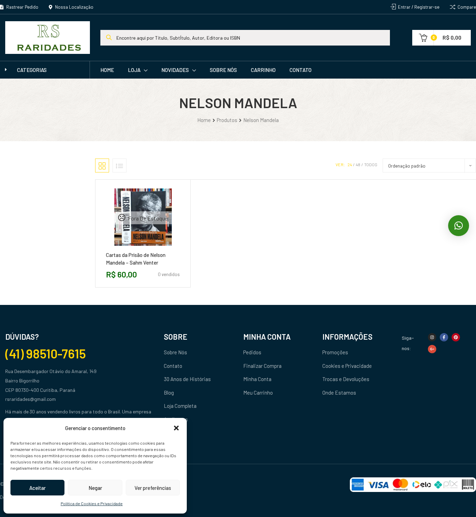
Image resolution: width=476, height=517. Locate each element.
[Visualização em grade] (102, 165)
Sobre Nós (223, 70)
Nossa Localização (73, 7)
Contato (301, 70)
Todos (370, 164)
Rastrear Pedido (21, 7)
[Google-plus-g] (432, 349)
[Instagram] (432, 337)
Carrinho (263, 70)
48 (358, 164)
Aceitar (37, 488)
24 (349, 164)
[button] (176, 428)
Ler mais (127, 248)
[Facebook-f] (444, 337)
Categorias (32, 70)
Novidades (175, 70)
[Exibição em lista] (119, 165)
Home (107, 70)
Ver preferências (153, 488)
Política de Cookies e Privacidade (92, 503)
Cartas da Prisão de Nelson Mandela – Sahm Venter (136, 259)
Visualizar (158, 248)
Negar (95, 488)
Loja (134, 70)
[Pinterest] (456, 337)
